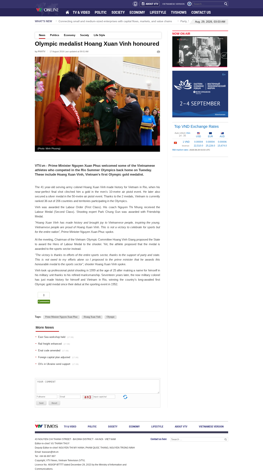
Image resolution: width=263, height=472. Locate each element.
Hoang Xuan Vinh (92, 317)
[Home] (68, 12)
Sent (41, 403)
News (42, 35)
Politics (54, 35)
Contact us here (159, 439)
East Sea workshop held (56, 337)
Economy (69, 35)
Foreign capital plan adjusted (58, 357)
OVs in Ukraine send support (58, 364)
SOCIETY (118, 12)
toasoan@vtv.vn (50, 452)
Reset (54, 403)
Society (84, 35)
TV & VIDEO (81, 12)
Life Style (99, 35)
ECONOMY (137, 12)
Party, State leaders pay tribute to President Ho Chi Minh (173, 21)
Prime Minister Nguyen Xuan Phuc (61, 317)
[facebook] (189, 4)
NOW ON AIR (181, 33)
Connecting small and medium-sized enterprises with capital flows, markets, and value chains (73, 21)
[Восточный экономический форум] (200, 94)
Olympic (111, 317)
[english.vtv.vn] (46, 427)
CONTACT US (201, 12)
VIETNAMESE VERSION (173, 4)
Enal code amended (53, 350)
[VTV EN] (50, 10)
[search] (226, 4)
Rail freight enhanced (54, 343)
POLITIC (101, 12)
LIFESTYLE (158, 12)
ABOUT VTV (152, 4)
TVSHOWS (179, 12)
